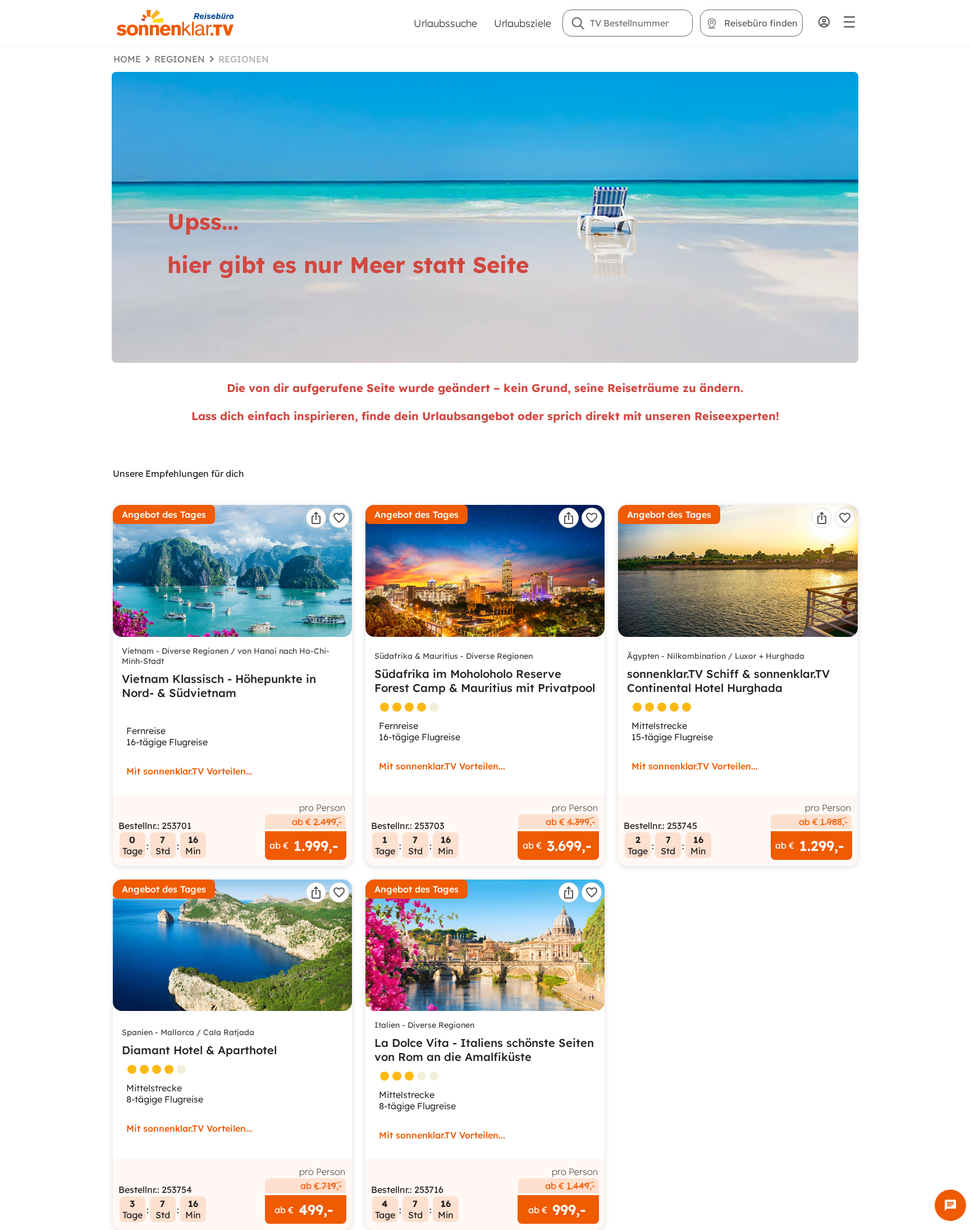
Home (127, 59)
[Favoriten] (339, 518)
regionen (179, 59)
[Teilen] (316, 518)
